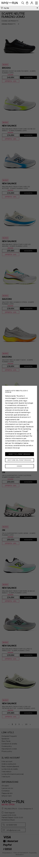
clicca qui (16, 448)
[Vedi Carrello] (27, 3)
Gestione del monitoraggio (19, 460)
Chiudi (19, 466)
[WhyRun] (10, 3)
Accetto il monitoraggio (19, 454)
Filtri (6, 8)
